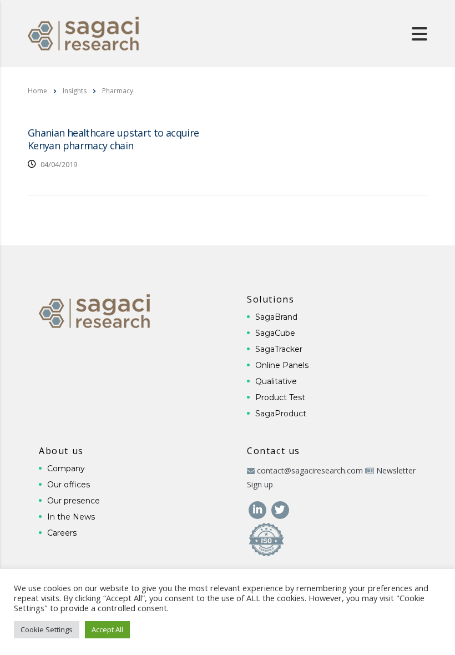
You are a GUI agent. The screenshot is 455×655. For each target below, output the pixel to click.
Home (37, 90)
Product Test (280, 397)
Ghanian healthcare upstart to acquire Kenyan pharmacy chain (113, 139)
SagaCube (275, 333)
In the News (71, 516)
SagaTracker (278, 349)
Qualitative (276, 381)
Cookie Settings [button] (47, 629)
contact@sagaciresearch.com (310, 470)
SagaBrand (276, 317)
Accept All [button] (107, 629)
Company (66, 468)
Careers (62, 532)
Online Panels (282, 365)
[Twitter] (280, 508)
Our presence (73, 500)
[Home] (83, 32)
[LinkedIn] (258, 508)
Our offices (68, 484)
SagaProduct (280, 413)
